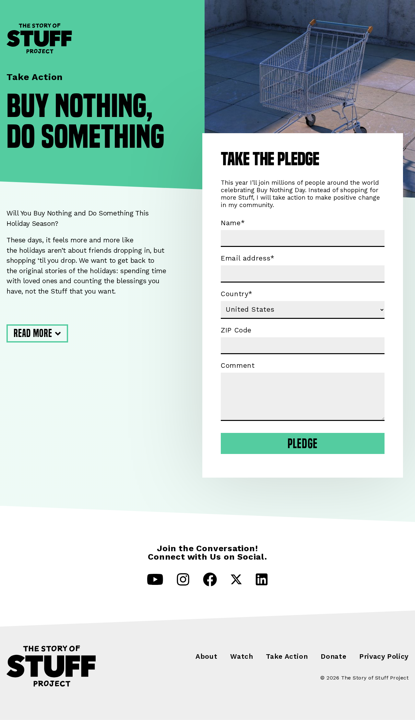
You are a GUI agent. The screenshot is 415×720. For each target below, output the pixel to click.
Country (237, 294)
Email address (248, 258)
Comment (238, 365)
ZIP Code (236, 330)
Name (233, 223)
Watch (241, 656)
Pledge (303, 443)
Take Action (287, 656)
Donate (333, 656)
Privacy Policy (384, 656)
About (206, 656)
